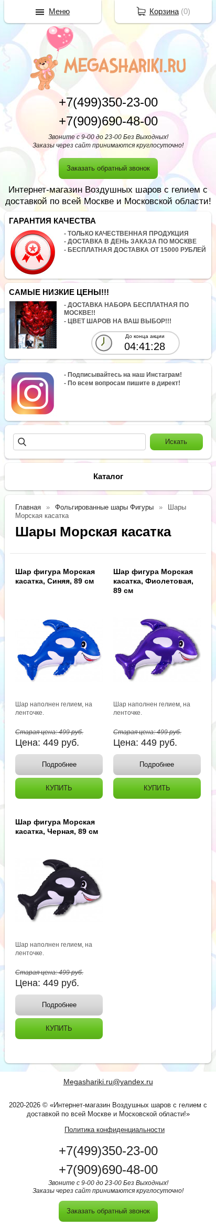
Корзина (164, 11)
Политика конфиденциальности (114, 1130)
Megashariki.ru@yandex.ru (108, 1081)
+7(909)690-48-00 (108, 121)
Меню (59, 11)
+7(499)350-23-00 (108, 102)
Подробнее (59, 764)
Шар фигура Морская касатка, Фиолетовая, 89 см (153, 581)
